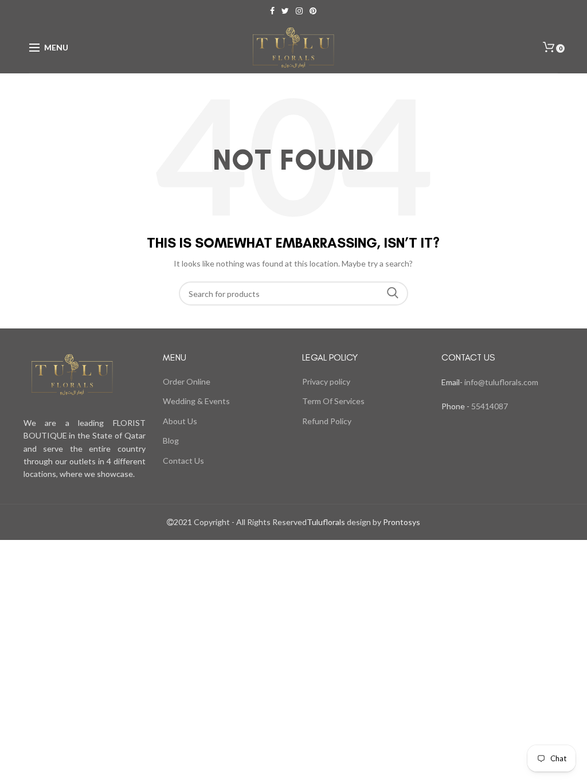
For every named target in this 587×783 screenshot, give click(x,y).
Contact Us (183, 460)
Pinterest (313, 10)
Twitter (285, 10)
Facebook (272, 10)
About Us (180, 421)
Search (392, 293)
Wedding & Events (196, 401)
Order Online (186, 381)
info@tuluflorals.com (501, 382)
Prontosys (400, 522)
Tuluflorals (326, 522)
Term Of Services (333, 401)
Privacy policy (326, 381)
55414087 (488, 406)
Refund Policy (326, 421)
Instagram (299, 10)
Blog (171, 440)
